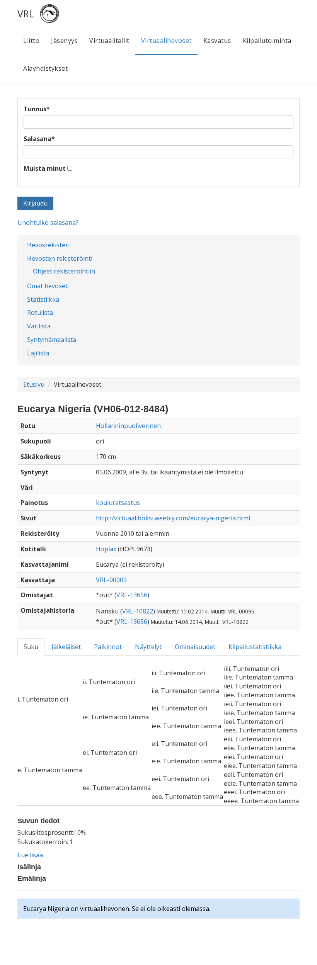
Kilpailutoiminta (267, 40)
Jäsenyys (64, 40)
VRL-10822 (137, 611)
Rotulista (40, 312)
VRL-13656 (131, 595)
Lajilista (38, 353)
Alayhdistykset (45, 68)
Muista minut (45, 168)
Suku (31, 646)
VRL (25, 13)
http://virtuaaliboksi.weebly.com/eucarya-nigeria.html (173, 518)
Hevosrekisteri (48, 245)
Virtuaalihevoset (166, 40)
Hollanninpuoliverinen (128, 425)
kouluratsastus (118, 502)
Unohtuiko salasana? (47, 222)
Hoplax (106, 549)
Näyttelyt (148, 646)
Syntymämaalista (51, 339)
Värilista (39, 326)
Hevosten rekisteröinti (59, 258)
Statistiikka (43, 299)
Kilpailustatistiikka (254, 646)
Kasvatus (217, 40)
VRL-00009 (111, 580)
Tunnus (37, 109)
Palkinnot (108, 646)
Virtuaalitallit (109, 40)
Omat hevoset (47, 286)
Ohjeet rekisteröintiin (64, 271)
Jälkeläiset (66, 646)
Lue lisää (30, 855)
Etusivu (33, 384)
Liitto (31, 40)
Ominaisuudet (195, 646)
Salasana (39, 138)
